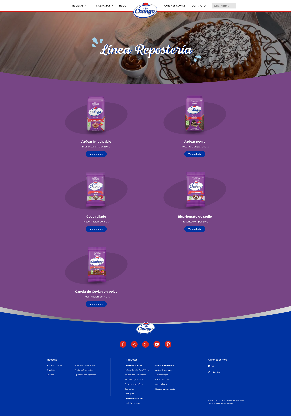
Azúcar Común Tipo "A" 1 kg (137, 370)
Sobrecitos (129, 389)
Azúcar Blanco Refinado (135, 375)
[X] (145, 344)
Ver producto (96, 154)
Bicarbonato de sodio (165, 389)
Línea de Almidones (134, 398)
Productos (102, 5)
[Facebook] (123, 344)
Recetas (78, 5)
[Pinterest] (168, 344)
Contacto (199, 5)
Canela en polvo (162, 379)
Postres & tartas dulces (85, 365)
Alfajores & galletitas (84, 370)
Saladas (50, 375)
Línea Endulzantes (133, 365)
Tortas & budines (54, 365)
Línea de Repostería (164, 365)
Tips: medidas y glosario (85, 375)
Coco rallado (161, 384)
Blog (122, 5)
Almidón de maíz (132, 403)
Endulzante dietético (134, 384)
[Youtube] (156, 344)
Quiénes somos (175, 5)
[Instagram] (134, 344)
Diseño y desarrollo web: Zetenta (220, 403)
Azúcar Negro (161, 375)
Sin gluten (51, 370)
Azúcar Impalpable (163, 370)
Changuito (129, 394)
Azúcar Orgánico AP (134, 379)
